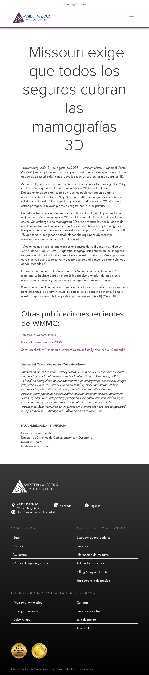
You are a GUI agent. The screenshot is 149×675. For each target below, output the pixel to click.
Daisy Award (21, 619)
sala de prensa (86, 619)
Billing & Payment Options (94, 572)
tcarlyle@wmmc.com (35, 446)
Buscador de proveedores (93, 537)
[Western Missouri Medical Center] (31, 22)
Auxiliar (18, 546)
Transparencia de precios (93, 580)
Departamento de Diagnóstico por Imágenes (60, 296)
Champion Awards (25, 611)
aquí (85, 234)
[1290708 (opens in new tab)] (62, 505)
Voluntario (20, 554)
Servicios (82, 546)
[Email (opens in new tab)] (33, 512)
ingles (82, 4)
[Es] (21, 657)
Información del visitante (93, 554)
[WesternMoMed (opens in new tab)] (92, 505)
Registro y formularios (27, 602)
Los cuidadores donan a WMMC (43, 342)
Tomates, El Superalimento (38, 335)
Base (16, 537)
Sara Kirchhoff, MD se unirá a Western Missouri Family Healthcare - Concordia (73, 349)
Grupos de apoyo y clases (30, 563)
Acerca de (83, 628)
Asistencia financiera (90, 563)
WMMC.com (94, 411)
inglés (66, 4)
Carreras (82, 602)
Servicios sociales (88, 611)
